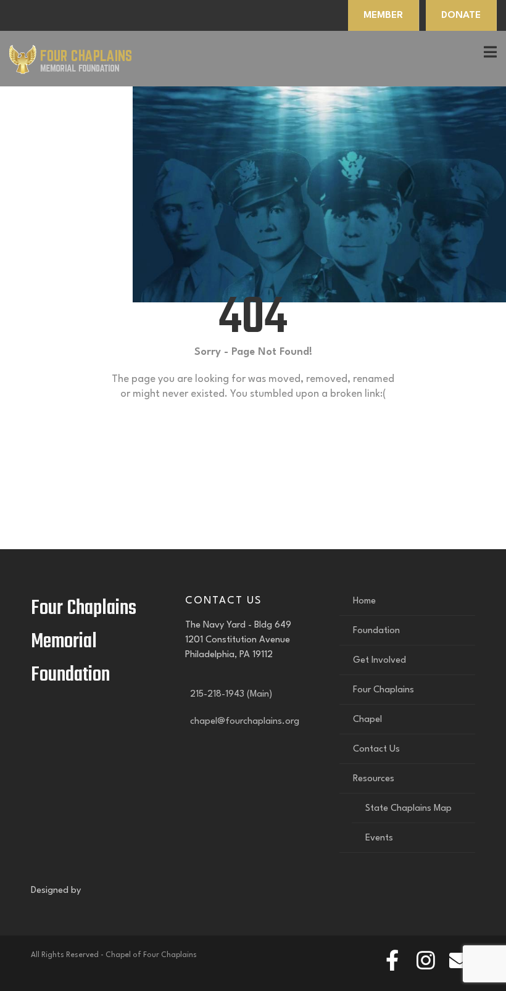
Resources (373, 779)
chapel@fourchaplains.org (242, 721)
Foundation (376, 631)
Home (364, 601)
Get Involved (379, 660)
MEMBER (383, 15)
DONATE (461, 15)
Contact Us (376, 749)
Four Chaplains (383, 690)
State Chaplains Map (408, 808)
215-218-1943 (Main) (228, 694)
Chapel (367, 719)
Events (379, 838)
